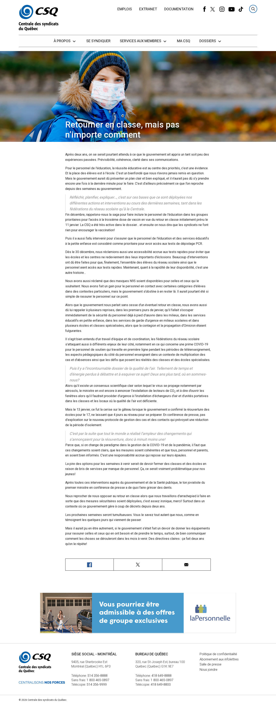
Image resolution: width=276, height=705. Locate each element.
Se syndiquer (98, 41)
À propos (62, 41)
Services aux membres (141, 41)
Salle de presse (210, 664)
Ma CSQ (183, 41)
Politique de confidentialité (218, 654)
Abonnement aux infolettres (219, 659)
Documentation (179, 9)
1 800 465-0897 (98, 680)
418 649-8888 (162, 676)
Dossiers (208, 41)
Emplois (124, 9)
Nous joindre (208, 670)
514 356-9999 (97, 684)
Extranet (148, 9)
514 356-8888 (97, 676)
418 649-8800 (161, 684)
